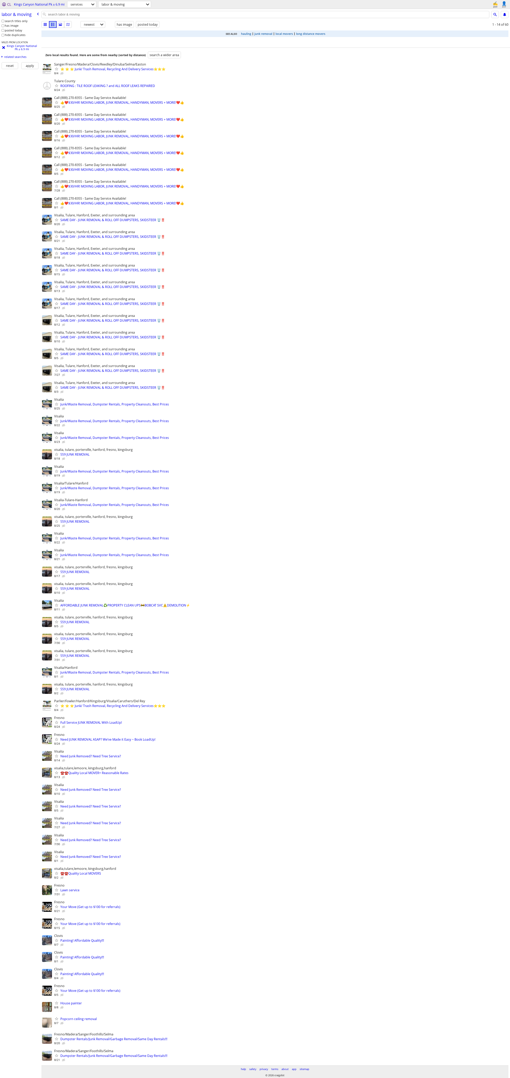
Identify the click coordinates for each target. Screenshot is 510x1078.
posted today (13, 30)
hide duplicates (15, 35)
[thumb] (53, 24)
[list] (45, 24)
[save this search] (504, 14)
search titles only (16, 21)
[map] (68, 24)
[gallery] (60, 24)
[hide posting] (62, 73)
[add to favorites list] (56, 68)
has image (12, 25)
